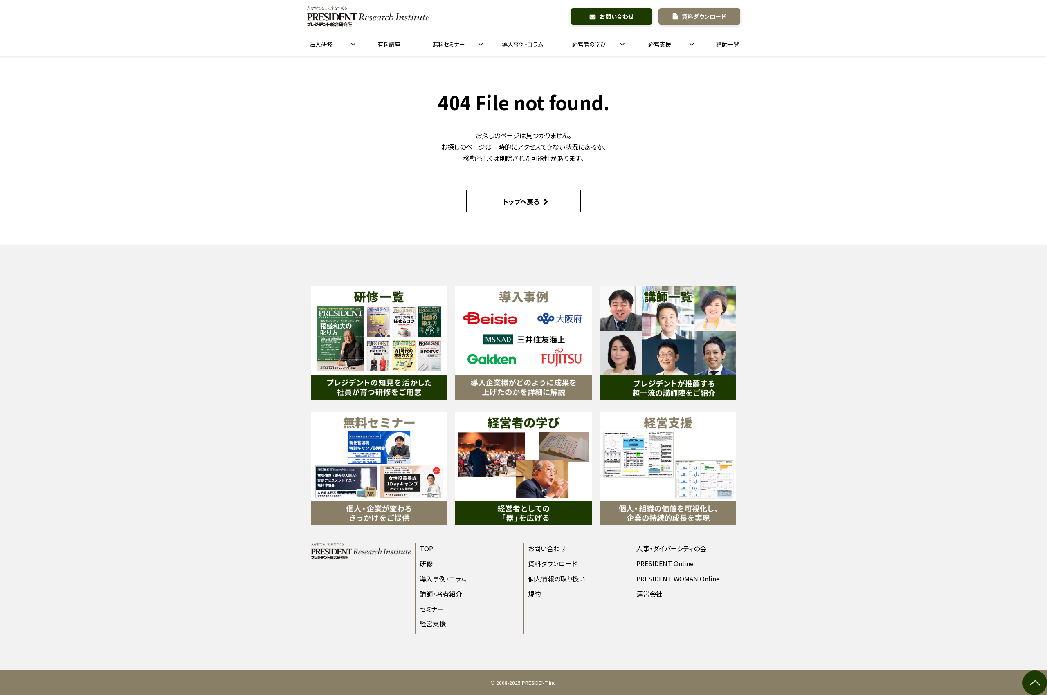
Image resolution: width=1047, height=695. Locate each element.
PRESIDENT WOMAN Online (678, 578)
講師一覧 (727, 44)
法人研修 (321, 44)
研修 (426, 563)
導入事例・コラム (522, 44)
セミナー (432, 609)
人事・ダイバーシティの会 (671, 548)
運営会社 (649, 594)
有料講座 (388, 44)
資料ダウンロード (704, 16)
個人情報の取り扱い (556, 578)
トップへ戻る (521, 201)
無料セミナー (448, 44)
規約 (534, 594)
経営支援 (659, 44)
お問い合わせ (617, 16)
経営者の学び (589, 44)
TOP (426, 548)
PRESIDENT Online (665, 563)
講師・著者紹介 (441, 594)
